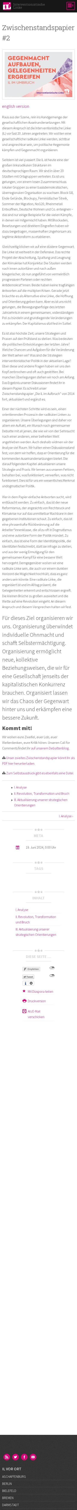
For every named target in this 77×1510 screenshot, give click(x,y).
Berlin (7, 1483)
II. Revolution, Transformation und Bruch (41, 793)
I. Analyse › (66, 816)
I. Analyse (20, 787)
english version (15, 106)
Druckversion (37, 1001)
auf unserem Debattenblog (50, 748)
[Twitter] (15, 1457)
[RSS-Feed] (7, 1457)
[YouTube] (33, 1457)
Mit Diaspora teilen (40, 991)
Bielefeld (9, 1491)
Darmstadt (10, 1505)
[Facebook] (24, 1457)
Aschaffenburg (14, 1476)
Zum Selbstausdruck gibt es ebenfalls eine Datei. (40, 773)
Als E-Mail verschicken (36, 1014)
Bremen (7, 1498)
